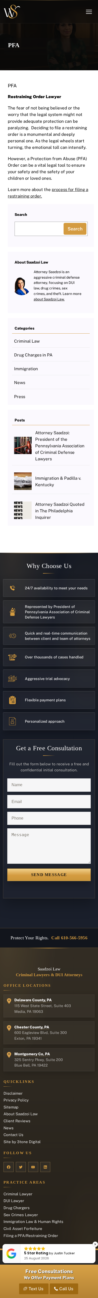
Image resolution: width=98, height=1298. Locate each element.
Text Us (36, 1288)
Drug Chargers (17, 1208)
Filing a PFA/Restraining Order (31, 1235)
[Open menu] (88, 11)
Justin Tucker (64, 1253)
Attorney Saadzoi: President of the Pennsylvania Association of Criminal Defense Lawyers (59, 445)
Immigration (26, 368)
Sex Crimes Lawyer (21, 1215)
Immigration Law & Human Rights (33, 1221)
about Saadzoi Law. (49, 299)
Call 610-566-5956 (69, 937)
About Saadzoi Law (21, 1114)
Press (19, 396)
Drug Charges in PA (33, 354)
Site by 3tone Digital (22, 1142)
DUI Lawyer (14, 1201)
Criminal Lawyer (18, 1194)
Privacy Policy (16, 1100)
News (19, 382)
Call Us (66, 1288)
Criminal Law (27, 341)
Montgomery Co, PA (32, 1054)
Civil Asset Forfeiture (23, 1228)
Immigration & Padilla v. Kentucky (58, 481)
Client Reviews (17, 1121)
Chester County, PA (31, 1027)
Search (75, 228)
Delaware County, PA (33, 1000)
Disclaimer (13, 1093)
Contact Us (13, 1135)
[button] (95, 1244)
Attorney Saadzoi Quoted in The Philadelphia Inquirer (59, 511)
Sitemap (11, 1107)
